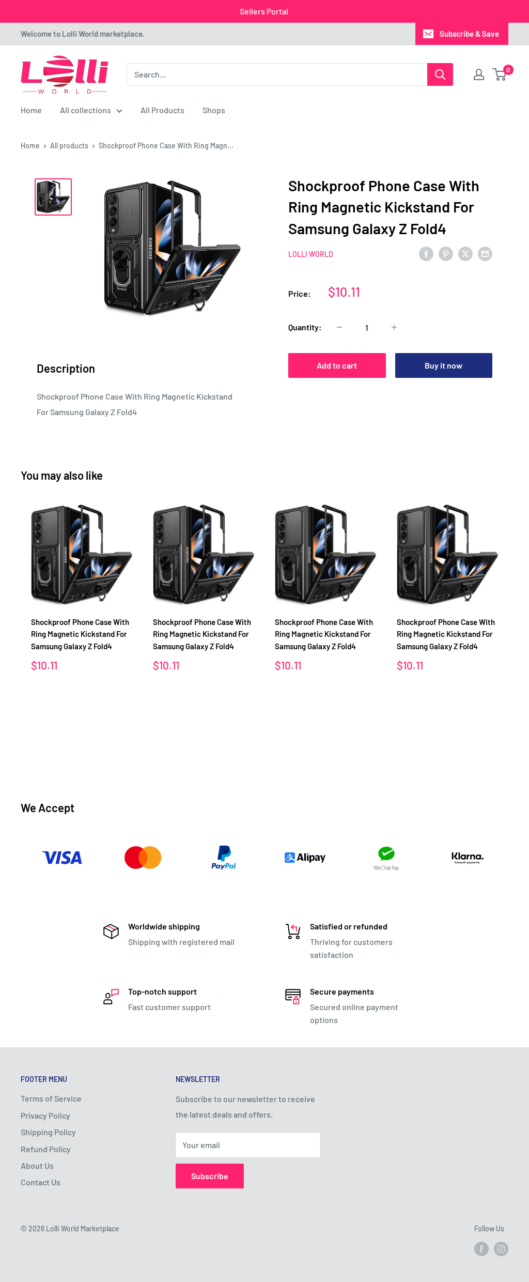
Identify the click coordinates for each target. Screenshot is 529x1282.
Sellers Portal (264, 11)
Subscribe (209, 1176)
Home (31, 110)
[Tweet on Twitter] (465, 253)
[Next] (509, 631)
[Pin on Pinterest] (446, 253)
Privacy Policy (45, 1115)
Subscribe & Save (469, 33)
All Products (162, 110)
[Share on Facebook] (426, 253)
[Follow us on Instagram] (501, 1248)
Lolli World (310, 254)
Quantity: (305, 327)
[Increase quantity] (394, 327)
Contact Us (40, 1182)
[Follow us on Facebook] (481, 1248)
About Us (37, 1165)
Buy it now (443, 365)
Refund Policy (46, 1149)
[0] (499, 74)
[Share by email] (485, 253)
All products (69, 145)
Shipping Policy (48, 1132)
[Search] (440, 74)
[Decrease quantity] (339, 327)
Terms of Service (51, 1098)
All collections (85, 110)
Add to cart (337, 365)
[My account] (479, 74)
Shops (214, 110)
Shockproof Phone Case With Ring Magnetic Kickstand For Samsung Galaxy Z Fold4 (80, 634)
